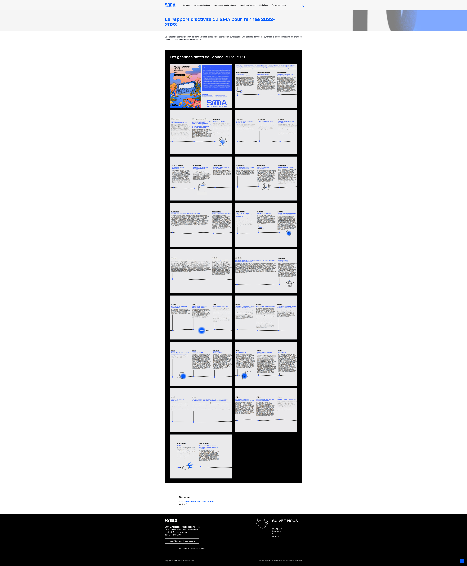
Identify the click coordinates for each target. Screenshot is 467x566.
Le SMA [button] (186, 5)
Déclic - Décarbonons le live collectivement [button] (187, 548)
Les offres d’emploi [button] (248, 5)
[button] (301, 5)
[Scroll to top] (462, 561)
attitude (264, 560)
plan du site (181, 560)
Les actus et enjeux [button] (201, 5)
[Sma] (170, 5)
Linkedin (276, 536)
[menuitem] (186, 5)
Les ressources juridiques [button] (225, 5)
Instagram (277, 529)
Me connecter (280, 5)
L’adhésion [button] (263, 5)
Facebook (276, 531)
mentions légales (189, 560)
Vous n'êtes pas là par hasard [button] (182, 541)
